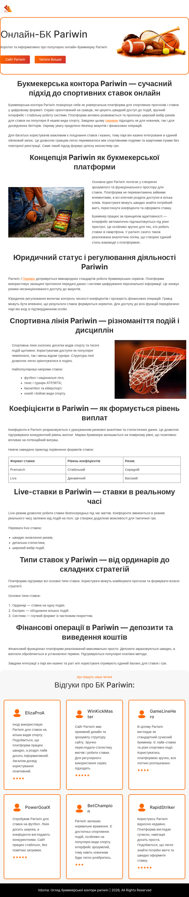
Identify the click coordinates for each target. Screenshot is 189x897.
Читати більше (50, 59)
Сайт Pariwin (15, 59)
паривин (111, 120)
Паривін (29, 279)
